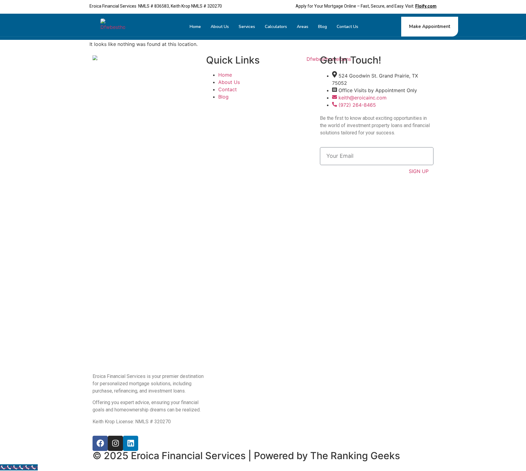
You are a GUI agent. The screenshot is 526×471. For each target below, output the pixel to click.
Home (195, 26)
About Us (220, 26)
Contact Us (347, 26)
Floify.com (426, 6)
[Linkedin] (130, 443)
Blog (322, 26)
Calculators (276, 26)
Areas (302, 26)
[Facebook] (100, 443)
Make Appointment (429, 26)
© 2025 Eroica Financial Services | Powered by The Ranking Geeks (246, 456)
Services (247, 26)
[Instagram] (115, 443)
